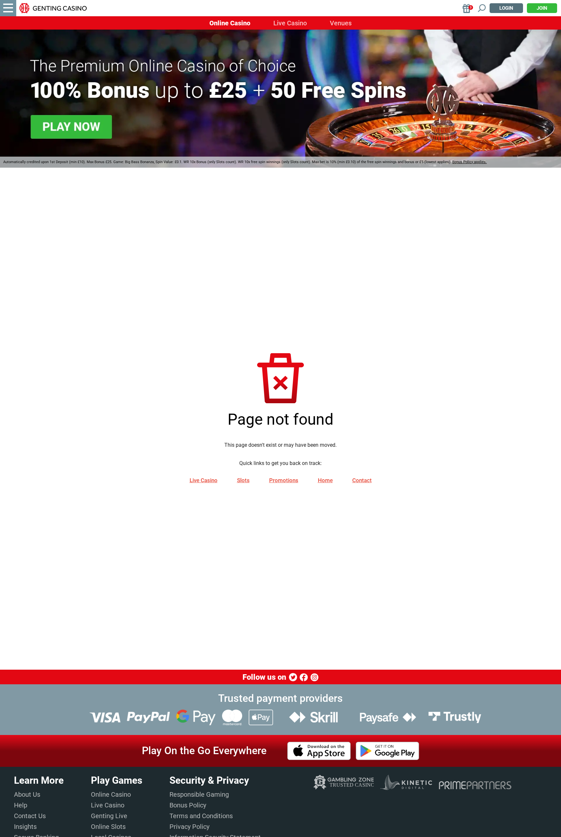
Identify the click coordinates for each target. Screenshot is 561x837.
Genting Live (109, 816)
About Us (27, 794)
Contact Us (30, 816)
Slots (243, 480)
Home (325, 480)
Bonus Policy (187, 805)
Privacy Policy (189, 827)
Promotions (283, 480)
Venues (341, 23)
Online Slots (108, 827)
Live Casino (290, 23)
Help (20, 805)
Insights (25, 827)
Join (542, 8)
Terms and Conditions (201, 816)
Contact (362, 480)
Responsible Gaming (199, 794)
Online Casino (229, 23)
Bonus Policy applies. (469, 162)
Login (506, 8)
